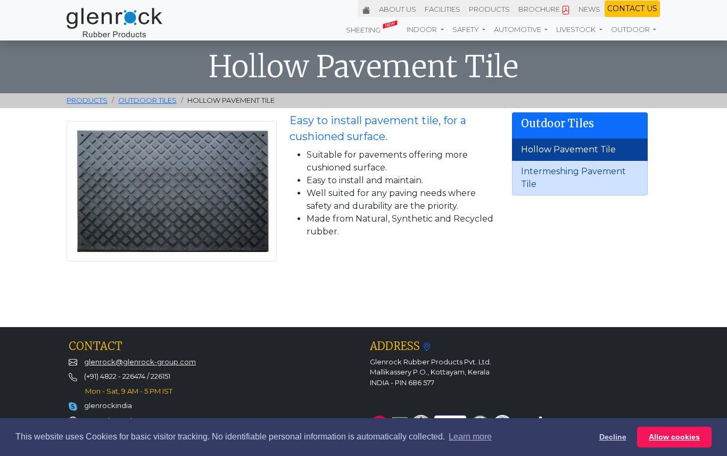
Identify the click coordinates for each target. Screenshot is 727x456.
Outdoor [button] (631, 29)
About (397, 9)
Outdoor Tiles (147, 100)
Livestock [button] (576, 29)
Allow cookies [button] (674, 437)
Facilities (442, 9)
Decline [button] (612, 437)
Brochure (539, 9)
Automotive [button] (518, 29)
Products (489, 9)
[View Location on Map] (427, 346)
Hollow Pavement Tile (568, 149)
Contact (632, 8)
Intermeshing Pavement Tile (573, 177)
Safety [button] (466, 29)
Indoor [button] (423, 29)
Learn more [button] (470, 436)
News (589, 9)
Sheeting (364, 30)
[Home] (366, 7)
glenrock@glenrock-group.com (140, 361)
